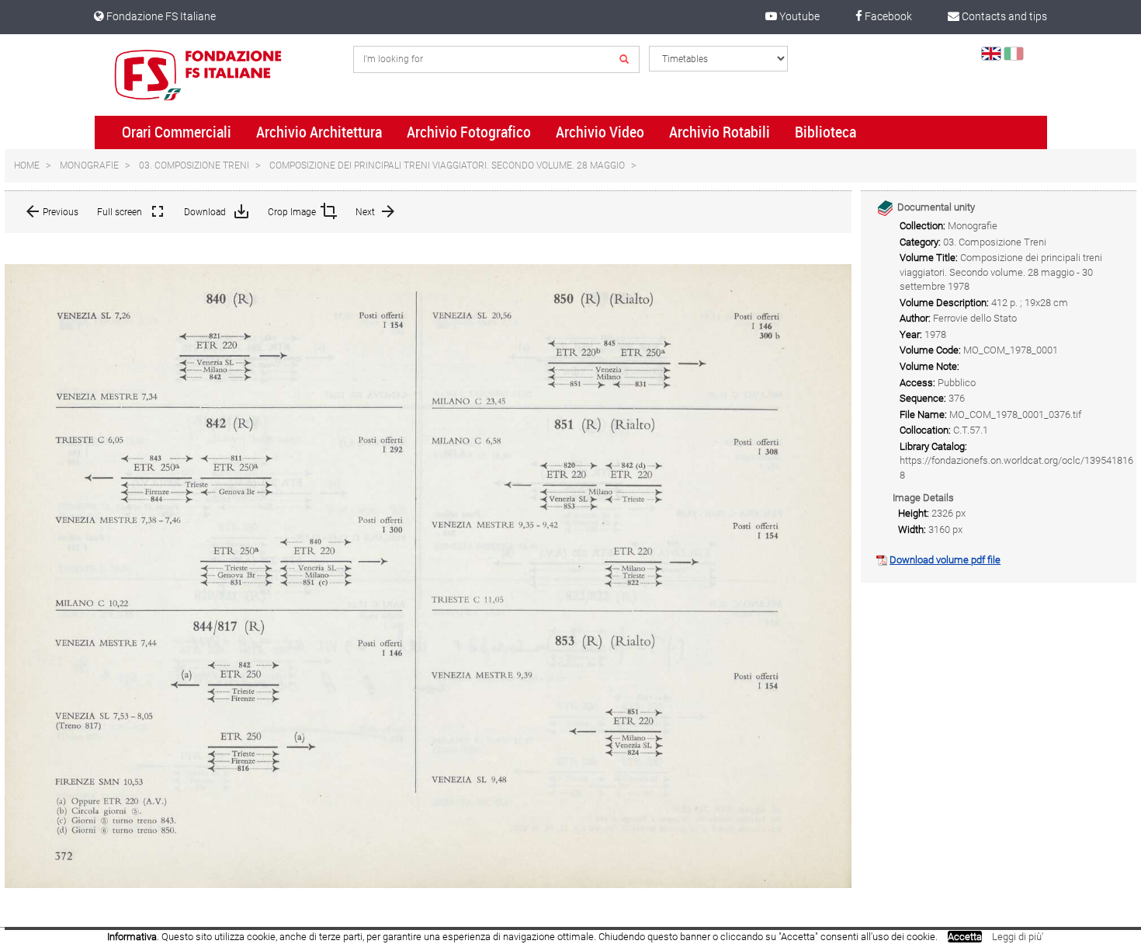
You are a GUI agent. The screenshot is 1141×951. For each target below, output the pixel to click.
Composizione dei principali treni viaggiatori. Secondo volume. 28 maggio (447, 165)
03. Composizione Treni (194, 165)
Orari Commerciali (176, 132)
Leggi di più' (1017, 936)
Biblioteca (825, 132)
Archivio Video (600, 132)
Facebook (887, 16)
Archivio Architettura (319, 132)
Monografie (89, 165)
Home (27, 165)
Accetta (965, 936)
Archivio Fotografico (469, 132)
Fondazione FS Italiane (160, 16)
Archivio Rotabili (719, 132)
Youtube (798, 16)
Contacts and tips (1003, 16)
